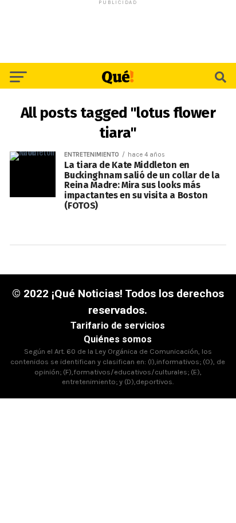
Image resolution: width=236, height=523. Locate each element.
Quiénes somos (118, 339)
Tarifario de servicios (117, 325)
